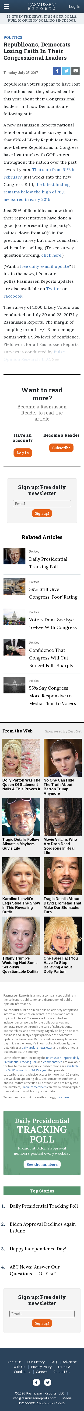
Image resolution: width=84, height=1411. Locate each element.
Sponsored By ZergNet (63, 731)
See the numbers (42, 1164)
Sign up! (42, 513)
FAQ (53, 1362)
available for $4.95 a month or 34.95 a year (41, 1068)
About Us (14, 1362)
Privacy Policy (41, 1367)
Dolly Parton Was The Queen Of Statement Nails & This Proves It (21, 784)
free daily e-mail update (44, 266)
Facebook (13, 296)
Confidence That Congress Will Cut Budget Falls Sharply (51, 657)
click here (51, 255)
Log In (74, 6)
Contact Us (61, 1371)
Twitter (53, 288)
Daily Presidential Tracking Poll (44, 1206)
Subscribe (61, 447)
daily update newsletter (36, 1048)
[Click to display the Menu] (6, 6)
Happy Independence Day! (38, 1249)
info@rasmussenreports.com (34, 1398)
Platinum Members (34, 1087)
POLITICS (13, 37)
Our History (36, 1362)
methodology (17, 366)
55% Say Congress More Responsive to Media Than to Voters (52, 695)
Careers (42, 1371)
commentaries (52, 1062)
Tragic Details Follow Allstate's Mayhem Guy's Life (20, 844)
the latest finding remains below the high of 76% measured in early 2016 (37, 192)
